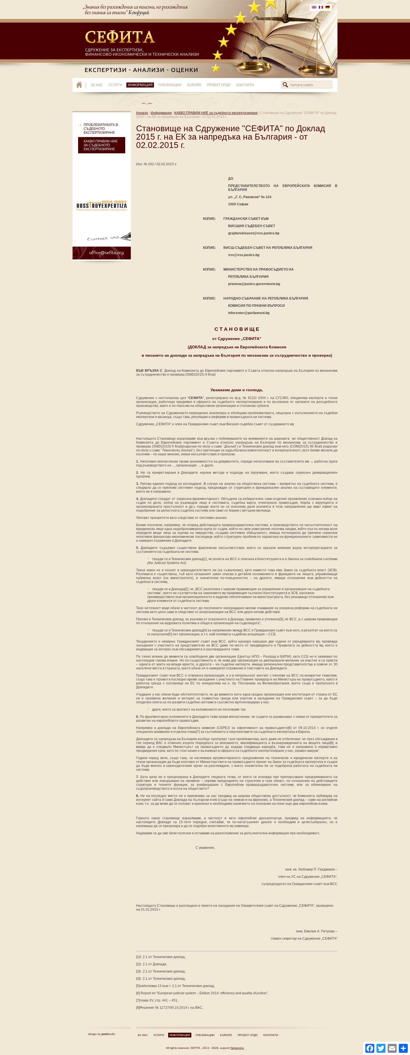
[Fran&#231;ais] (321, 7)
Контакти (245, 85)
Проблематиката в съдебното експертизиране (101, 129)
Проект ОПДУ (219, 85)
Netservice (237, 1047)
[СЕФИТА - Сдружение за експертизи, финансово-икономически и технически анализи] (81, 85)
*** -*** (129, 104)
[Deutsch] (327, 7)
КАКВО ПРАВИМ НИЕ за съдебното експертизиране (101, 145)
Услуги (115, 85)
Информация (140, 85)
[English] (314, 7)
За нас (97, 85)
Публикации (170, 85)
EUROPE (194, 85)
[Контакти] (102, 243)
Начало (142, 113)
